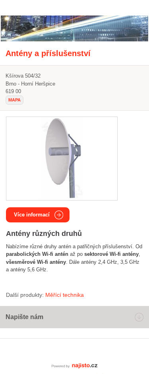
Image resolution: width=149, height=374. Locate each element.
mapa (14, 99)
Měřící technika (64, 295)
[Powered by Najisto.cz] (74, 365)
